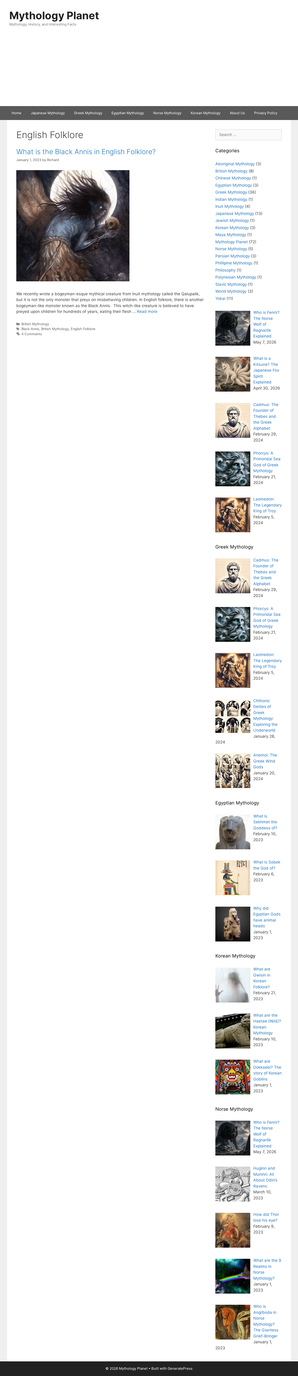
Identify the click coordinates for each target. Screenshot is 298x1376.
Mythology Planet (54, 15)
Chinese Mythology (233, 178)
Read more (147, 311)
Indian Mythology (231, 199)
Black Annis (30, 329)
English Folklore (83, 329)
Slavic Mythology (231, 284)
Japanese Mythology (48, 113)
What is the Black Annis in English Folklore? (86, 151)
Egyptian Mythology (128, 113)
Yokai (220, 298)
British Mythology (35, 324)
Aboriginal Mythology (235, 164)
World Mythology (231, 291)
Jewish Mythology (232, 220)
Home (16, 113)
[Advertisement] (149, 71)
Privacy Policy (265, 113)
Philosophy (225, 270)
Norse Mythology (167, 113)
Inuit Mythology (229, 206)
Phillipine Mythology (233, 263)
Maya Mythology (230, 234)
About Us (237, 113)
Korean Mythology (205, 113)
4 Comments (31, 334)
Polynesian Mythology (235, 277)
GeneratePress (180, 1368)
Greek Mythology (88, 113)
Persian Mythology (232, 256)
